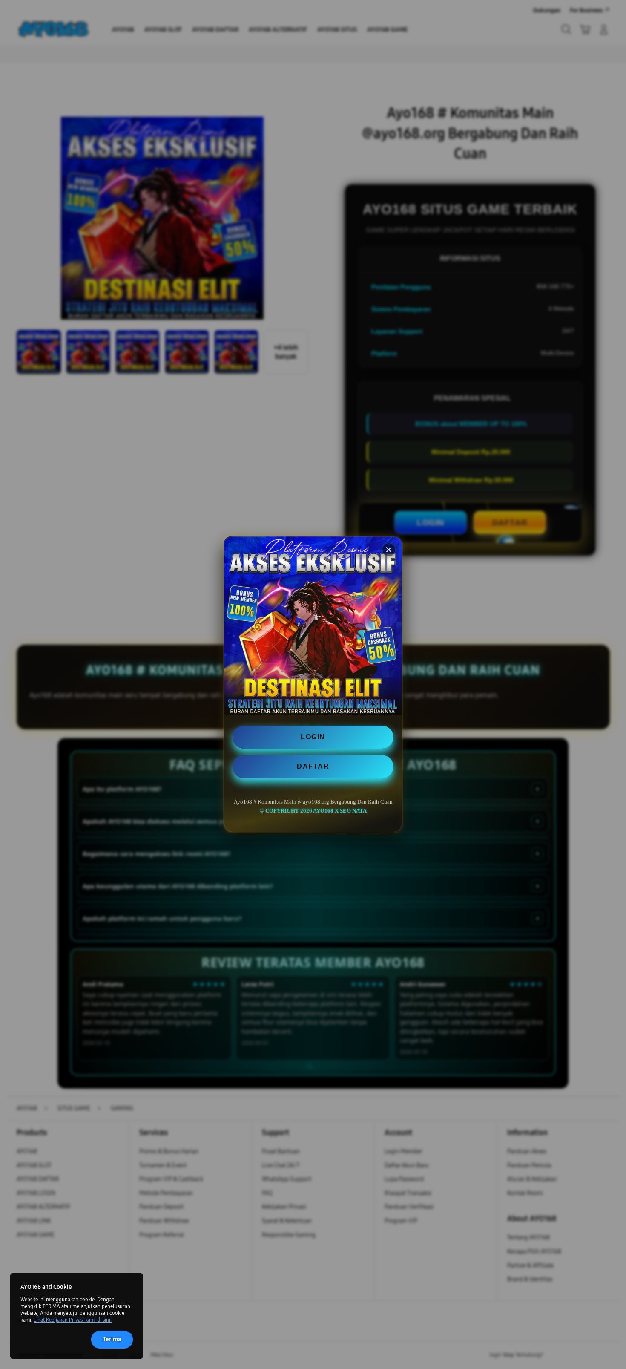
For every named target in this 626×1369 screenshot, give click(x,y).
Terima (112, 1339)
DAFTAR (313, 766)
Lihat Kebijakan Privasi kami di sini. (73, 1320)
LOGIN (313, 737)
